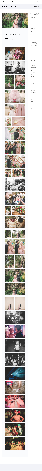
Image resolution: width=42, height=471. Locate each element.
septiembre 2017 (33, 94)
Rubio (37, 48)
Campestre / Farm (33, 17)
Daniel (11, 39)
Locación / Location (33, 42)
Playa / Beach (36, 45)
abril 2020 (32, 83)
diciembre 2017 (33, 92)
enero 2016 (33, 104)
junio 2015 (32, 106)
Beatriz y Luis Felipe (15, 34)
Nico (13, 39)
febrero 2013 (33, 113)
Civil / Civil (32, 34)
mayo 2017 (32, 99)
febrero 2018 (33, 88)
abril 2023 (32, 76)
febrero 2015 (33, 110)
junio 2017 (32, 97)
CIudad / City (32, 31)
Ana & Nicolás (33, 60)
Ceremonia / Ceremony (34, 25)
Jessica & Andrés (33, 67)
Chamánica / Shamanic (34, 28)
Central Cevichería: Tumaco (35, 63)
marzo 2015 (33, 108)
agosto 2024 (33, 72)
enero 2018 (33, 90)
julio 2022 (32, 81)
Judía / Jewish (32, 39)
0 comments (23, 36)
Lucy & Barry (33, 65)
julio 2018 (32, 85)
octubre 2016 (33, 101)
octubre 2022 (33, 79)
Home (35, 6)
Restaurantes (32, 48)
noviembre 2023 (33, 74)
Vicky (31, 53)
